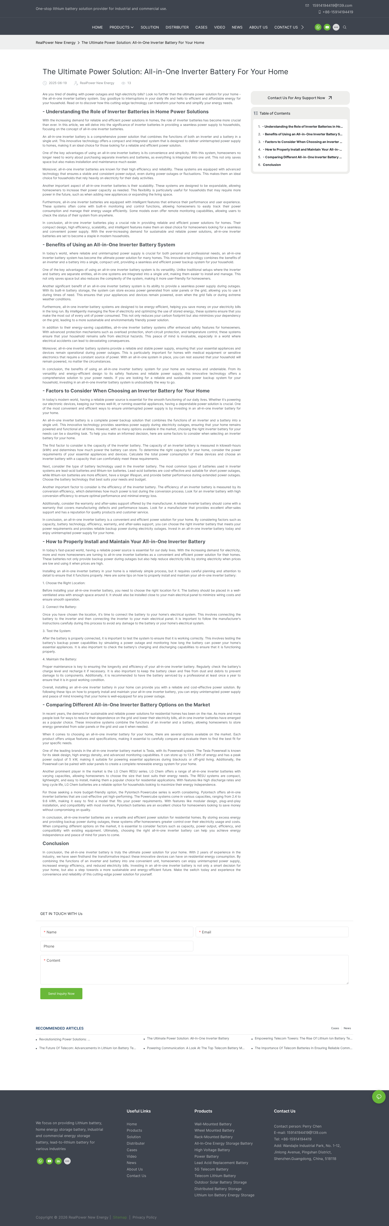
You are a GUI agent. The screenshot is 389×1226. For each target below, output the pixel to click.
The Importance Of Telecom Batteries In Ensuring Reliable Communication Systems (304, 1048)
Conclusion (272, 165)
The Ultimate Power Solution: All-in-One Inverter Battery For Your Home (142, 42)
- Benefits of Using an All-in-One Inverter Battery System (303, 134)
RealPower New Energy (56, 42)
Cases (335, 1028)
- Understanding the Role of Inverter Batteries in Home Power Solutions (302, 126)
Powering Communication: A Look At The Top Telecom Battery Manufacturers (196, 1048)
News (347, 1028)
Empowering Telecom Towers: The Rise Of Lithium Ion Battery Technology (304, 1038)
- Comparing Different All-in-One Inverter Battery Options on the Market (303, 157)
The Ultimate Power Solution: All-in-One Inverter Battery (188, 1038)
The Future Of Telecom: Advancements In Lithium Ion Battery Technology (88, 1048)
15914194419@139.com (331, 5)
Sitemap (119, 1217)
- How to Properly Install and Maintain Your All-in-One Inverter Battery (303, 149)
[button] (302, 27)
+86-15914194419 (338, 12)
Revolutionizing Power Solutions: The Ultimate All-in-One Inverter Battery (65, 1039)
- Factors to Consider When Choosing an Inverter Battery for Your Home (303, 142)
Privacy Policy (144, 1217)
